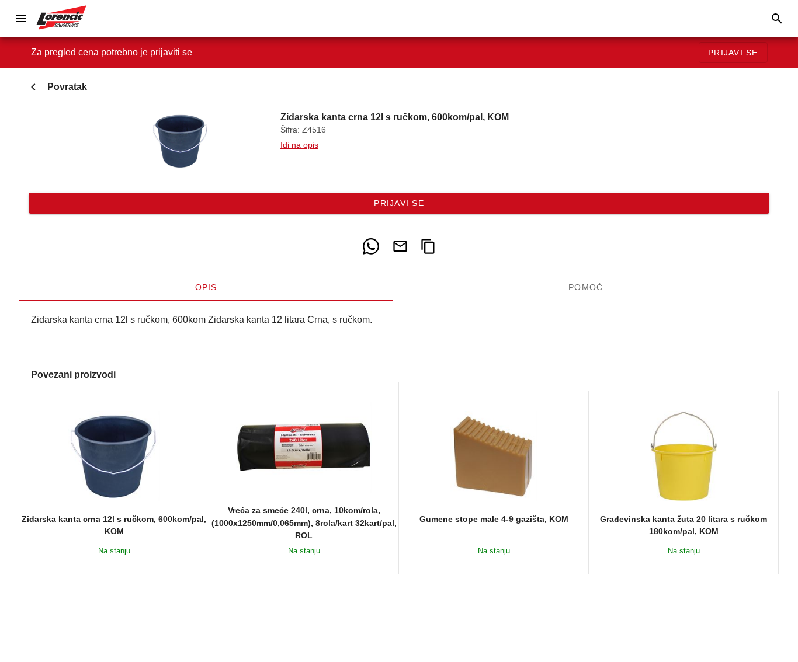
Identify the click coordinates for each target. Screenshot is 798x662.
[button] (21, 19)
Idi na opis (299, 145)
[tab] (206, 287)
